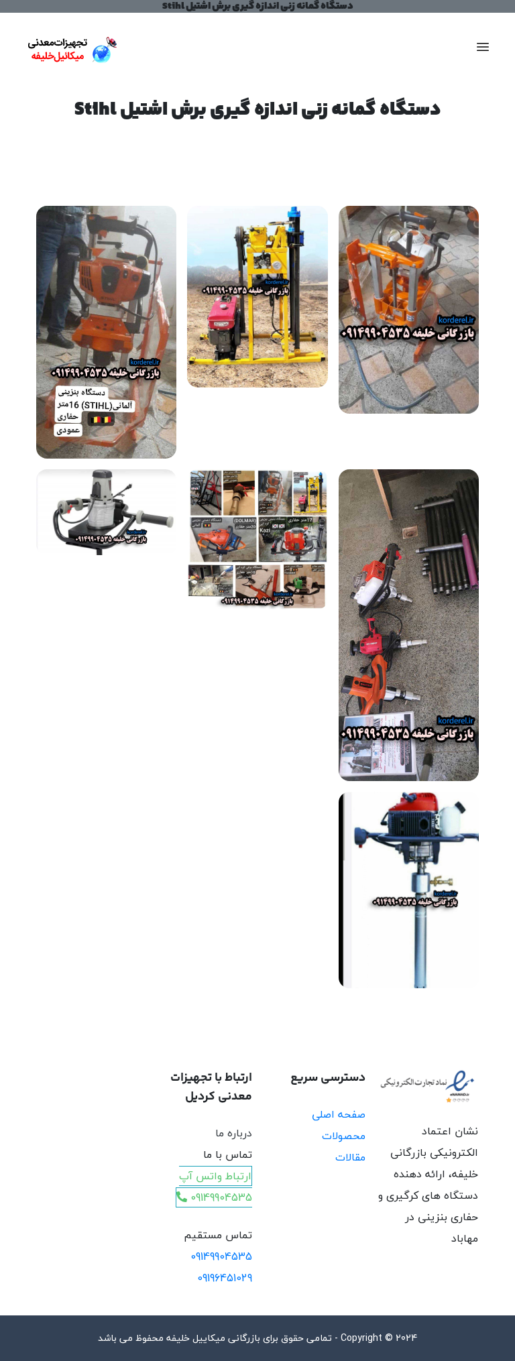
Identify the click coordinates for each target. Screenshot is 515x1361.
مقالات (350, 1157)
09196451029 (224, 1277)
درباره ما (233, 1133)
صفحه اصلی (338, 1114)
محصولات (343, 1135)
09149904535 (221, 1256)
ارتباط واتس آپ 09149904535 (215, 1187)
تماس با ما (227, 1154)
